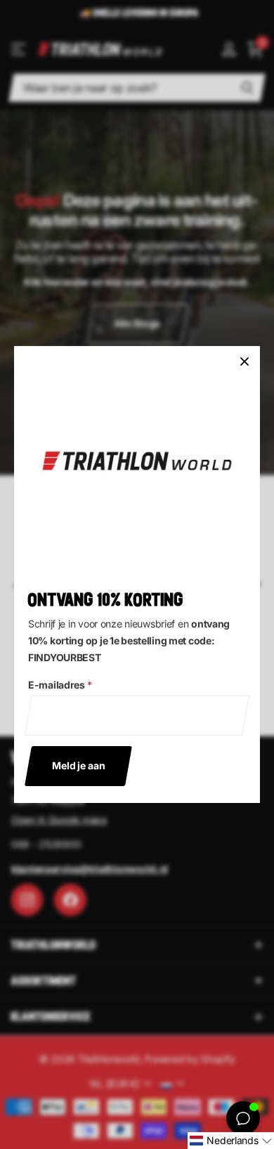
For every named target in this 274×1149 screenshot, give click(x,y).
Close (244, 361)
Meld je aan (78, 765)
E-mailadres (60, 685)
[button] (231, 1140)
